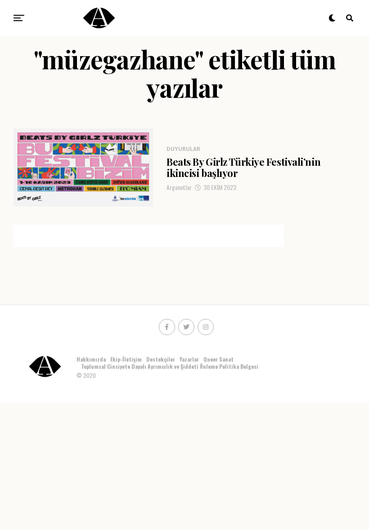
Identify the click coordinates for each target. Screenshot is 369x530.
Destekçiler (160, 359)
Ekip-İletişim (126, 359)
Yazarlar (189, 359)
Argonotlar (179, 187)
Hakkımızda (91, 359)
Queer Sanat (218, 359)
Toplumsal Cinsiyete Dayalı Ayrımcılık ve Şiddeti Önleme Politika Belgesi (170, 366)
